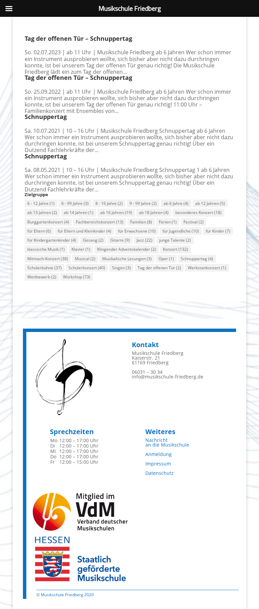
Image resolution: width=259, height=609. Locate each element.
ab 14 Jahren (78, 212)
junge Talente (175, 240)
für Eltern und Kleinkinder (84, 231)
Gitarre (120, 240)
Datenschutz (159, 473)
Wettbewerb (41, 277)
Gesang (93, 240)
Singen (121, 268)
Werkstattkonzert (207, 268)
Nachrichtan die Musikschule (167, 442)
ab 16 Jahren (116, 212)
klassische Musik (46, 249)
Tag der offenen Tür (159, 268)
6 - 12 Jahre (41, 203)
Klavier (80, 249)
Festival (193, 222)
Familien (141, 222)
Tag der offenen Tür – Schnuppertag (78, 38)
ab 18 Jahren (154, 212)
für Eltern (39, 231)
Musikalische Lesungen (127, 259)
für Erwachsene (137, 231)
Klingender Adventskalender (126, 249)
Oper (166, 259)
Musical (85, 259)
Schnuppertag (46, 117)
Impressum (158, 463)
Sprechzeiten (72, 431)
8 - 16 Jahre (109, 203)
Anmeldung (158, 454)
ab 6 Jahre (176, 203)
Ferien (168, 222)
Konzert (175, 249)
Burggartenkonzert (48, 222)
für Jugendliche (181, 231)
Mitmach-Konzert (47, 259)
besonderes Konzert (198, 212)
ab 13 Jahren (42, 212)
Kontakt (145, 344)
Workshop (76, 277)
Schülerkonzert (86, 268)
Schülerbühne (44, 268)
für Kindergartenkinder (51, 240)
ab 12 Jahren (210, 203)
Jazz (144, 240)
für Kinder (218, 231)
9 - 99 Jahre (143, 203)
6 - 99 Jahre (75, 203)
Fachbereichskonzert (99, 222)
